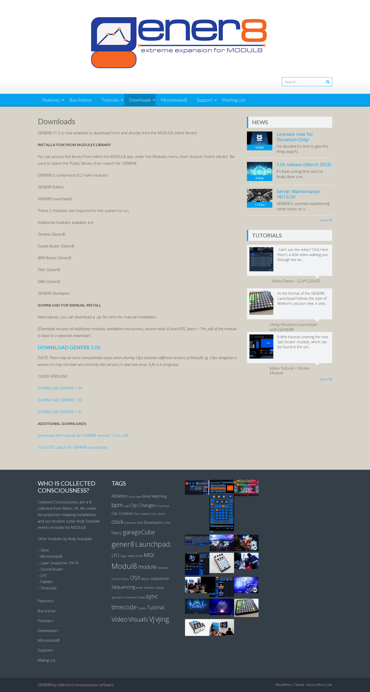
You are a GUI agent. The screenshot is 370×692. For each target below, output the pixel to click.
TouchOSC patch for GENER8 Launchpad (72, 447)
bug (126, 506)
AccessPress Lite (319, 684)
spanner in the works (124, 597)
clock (118, 521)
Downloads (140, 100)
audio (132, 496)
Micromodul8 (174, 100)
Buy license (80, 100)
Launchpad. (153, 544)
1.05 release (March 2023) (304, 164)
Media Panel (135, 556)
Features (51, 100)
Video (119, 619)
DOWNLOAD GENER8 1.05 (70, 347)
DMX (168, 523)
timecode (124, 607)
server (139, 587)
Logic (123, 556)
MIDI (149, 554)
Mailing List (233, 100)
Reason (145, 579)
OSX (135, 577)
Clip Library (158, 513)
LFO (115, 555)
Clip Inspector (142, 513)
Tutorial (155, 607)
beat (139, 496)
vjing (162, 619)
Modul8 (124, 566)
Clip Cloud (163, 506)
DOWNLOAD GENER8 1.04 (60, 388)
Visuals (138, 619)
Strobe (141, 597)
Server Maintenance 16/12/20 (298, 194)
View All (325, 220)
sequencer (160, 578)
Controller (130, 523)
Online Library (120, 579)
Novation (163, 568)
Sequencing (123, 587)
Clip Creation (122, 513)
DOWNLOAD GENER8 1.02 (60, 411)
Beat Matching (155, 496)
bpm (117, 504)
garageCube (139, 532)
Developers (154, 522)
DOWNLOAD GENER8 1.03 (60, 399)
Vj (151, 619)
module (147, 566)
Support (204, 100)
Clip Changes (143, 505)
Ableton (120, 496)
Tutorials (110, 100)
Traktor (142, 608)
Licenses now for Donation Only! (295, 137)
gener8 (123, 544)
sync (152, 596)
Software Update (154, 587)
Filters (117, 532)
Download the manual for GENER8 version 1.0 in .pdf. (83, 435)
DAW (140, 523)
